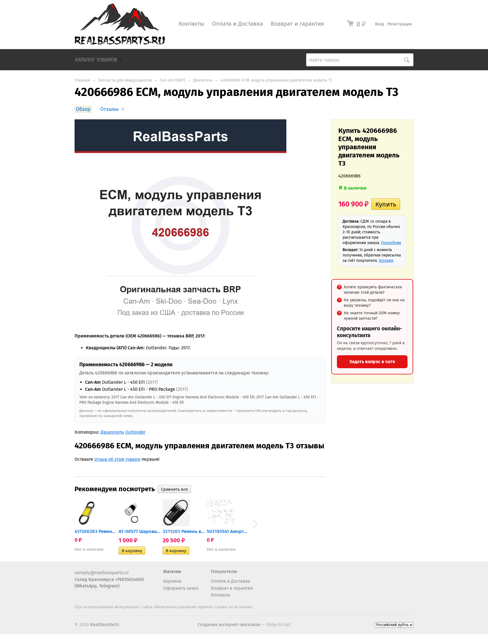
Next (255, 524)
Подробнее (391, 242)
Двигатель (202, 80)
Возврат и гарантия (297, 23)
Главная (82, 80)
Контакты (191, 23)
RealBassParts (104, 624)
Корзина (172, 581)
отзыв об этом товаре (117, 459)
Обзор (83, 109)
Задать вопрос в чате (372, 361)
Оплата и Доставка (237, 23)
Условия (386, 260)
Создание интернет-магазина (228, 624)
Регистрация (399, 24)
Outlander (135, 432)
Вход (379, 24)
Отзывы (109, 109)
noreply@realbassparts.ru (101, 572)
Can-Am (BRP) (172, 80)
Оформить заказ (181, 588)
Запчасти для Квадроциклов (125, 80)
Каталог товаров (96, 60)
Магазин (172, 571)
